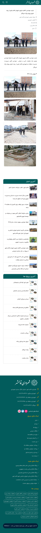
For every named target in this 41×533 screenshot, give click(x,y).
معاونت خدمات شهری (32, 497)
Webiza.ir (6, 526)
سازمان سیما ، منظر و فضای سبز (13, 513)
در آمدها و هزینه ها (32, 438)
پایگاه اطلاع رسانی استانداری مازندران (27, 473)
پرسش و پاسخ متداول (31, 452)
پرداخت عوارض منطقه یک (30, 445)
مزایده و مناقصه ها (32, 435)
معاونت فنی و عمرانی (32, 501)
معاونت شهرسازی (8, 501)
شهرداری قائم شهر (32, 494)
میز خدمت (34, 442)
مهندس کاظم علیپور (21, 494)
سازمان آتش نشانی (19, 509)
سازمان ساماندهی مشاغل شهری (18, 505)
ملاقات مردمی (33, 431)
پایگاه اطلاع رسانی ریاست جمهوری (28, 469)
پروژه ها (35, 427)
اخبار (36, 420)
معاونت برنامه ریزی (9, 494)
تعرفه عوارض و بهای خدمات (30, 483)
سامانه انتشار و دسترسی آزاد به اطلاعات (26, 480)
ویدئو (35, 424)
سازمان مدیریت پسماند (31, 509)
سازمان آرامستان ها (32, 505)
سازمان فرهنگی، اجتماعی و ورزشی (29, 517)
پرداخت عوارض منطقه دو (30, 449)
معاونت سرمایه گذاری (20, 501)
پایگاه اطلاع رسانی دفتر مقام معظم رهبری (26, 465)
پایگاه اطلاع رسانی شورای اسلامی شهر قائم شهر (24, 476)
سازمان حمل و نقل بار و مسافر (30, 513)
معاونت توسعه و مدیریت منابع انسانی (15, 497)
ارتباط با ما (34, 456)
